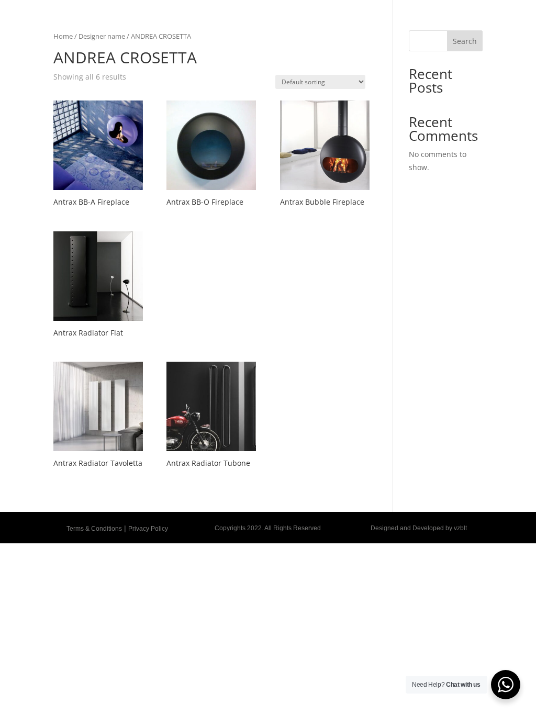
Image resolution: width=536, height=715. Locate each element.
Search (465, 41)
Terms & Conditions (94, 528)
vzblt (460, 528)
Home (63, 36)
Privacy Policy (148, 528)
